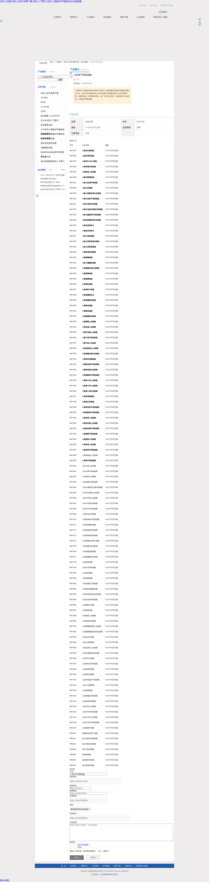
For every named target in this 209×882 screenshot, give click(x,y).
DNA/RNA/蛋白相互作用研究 (52, 152)
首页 (51, 62)
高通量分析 (46, 157)
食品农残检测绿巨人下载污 (53, 161)
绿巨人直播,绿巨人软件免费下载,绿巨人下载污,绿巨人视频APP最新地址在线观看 (40, 1)
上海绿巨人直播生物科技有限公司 (70, 8)
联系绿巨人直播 (167, 5)
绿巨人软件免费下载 (71, 62)
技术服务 (107, 17)
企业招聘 (141, 17)
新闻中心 (74, 17)
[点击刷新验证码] (84, 845)
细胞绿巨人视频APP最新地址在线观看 (52, 134)
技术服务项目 (47, 125)
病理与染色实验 (48, 138)
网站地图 (4, 880)
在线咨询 (128, 866)
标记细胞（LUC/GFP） (51, 116)
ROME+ (63, 169)
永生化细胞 (45, 107)
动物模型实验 (47, 147)
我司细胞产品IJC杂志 (48, 179)
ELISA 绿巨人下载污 (50, 120)
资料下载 (124, 17)
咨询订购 (82, 109)
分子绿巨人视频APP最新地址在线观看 (52, 130)
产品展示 (91, 17)
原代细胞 (84, 62)
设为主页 (142, 5)
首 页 (42, 17)
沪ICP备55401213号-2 (109, 874)
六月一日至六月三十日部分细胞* (52, 175)
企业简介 (57, 17)
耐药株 (43, 102)
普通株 (43, 111)
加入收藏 (153, 5)
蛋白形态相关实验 (49, 143)
